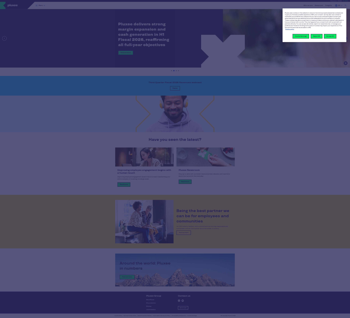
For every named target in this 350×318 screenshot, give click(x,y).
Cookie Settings (301, 36)
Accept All (330, 36)
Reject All (316, 36)
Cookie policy (289, 29)
